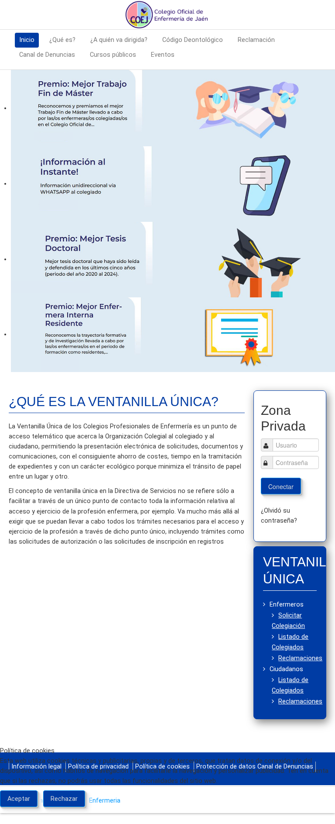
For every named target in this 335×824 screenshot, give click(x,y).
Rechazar (64, 799)
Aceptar (18, 799)
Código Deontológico (192, 40)
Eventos (162, 55)
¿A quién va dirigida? (118, 40)
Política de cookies (167, 819)
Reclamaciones (300, 658)
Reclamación (256, 40)
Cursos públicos (113, 55)
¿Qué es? (62, 40)
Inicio (26, 40)
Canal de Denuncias (47, 55)
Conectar (281, 486)
